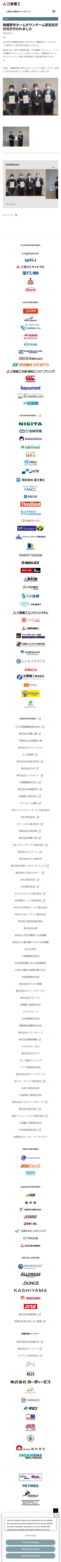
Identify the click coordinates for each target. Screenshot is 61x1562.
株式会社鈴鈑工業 (28, 838)
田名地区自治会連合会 (28, 1341)
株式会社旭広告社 (28, 1109)
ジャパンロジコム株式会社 (28, 893)
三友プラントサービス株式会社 (28, 844)
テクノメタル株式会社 (28, 824)
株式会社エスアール (28, 851)
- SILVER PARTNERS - (28, 416)
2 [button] (54, 167)
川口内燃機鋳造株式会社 (27, 726)
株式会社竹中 (28, 768)
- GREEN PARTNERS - (28, 719)
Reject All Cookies (30, 1549)
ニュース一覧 (11, 214)
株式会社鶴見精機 (28, 1039)
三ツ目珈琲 (28, 754)
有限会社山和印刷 (28, 831)
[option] (25, 182)
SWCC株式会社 (27, 879)
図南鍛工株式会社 (28, 796)
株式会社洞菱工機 (28, 733)
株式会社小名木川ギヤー (27, 872)
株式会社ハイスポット (28, 775)
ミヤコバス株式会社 (28, 1355)
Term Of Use (10, 204)
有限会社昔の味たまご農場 (28, 1321)
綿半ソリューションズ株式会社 (28, 1115)
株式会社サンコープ (28, 1348)
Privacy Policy (30, 1535)
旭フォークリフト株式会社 (28, 1081)
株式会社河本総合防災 (28, 761)
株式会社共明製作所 (28, 789)
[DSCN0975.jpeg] (16, 136)
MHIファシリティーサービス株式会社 (31, 810)
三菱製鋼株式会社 (28, 782)
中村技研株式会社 (28, 1129)
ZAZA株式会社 (28, 886)
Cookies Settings (30, 1542)
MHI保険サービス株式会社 (28, 900)
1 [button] (52, 167)
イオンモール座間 (28, 803)
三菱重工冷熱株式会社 (30, 1122)
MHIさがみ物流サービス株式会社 (30, 907)
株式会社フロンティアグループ (28, 1102)
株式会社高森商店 (28, 1314)
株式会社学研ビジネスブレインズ (28, 865)
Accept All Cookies (30, 1556)
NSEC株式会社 (28, 817)
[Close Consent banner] (56, 1515)
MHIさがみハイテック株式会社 (30, 914)
